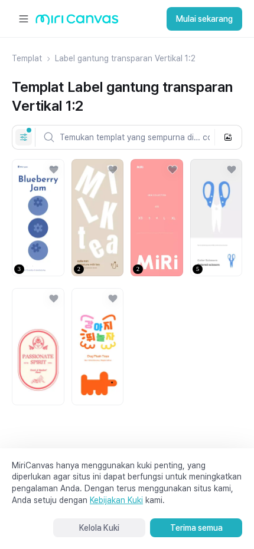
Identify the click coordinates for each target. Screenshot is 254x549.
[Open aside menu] (23, 19)
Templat (27, 58)
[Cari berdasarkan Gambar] (228, 137)
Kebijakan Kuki (116, 500)
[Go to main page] (77, 22)
